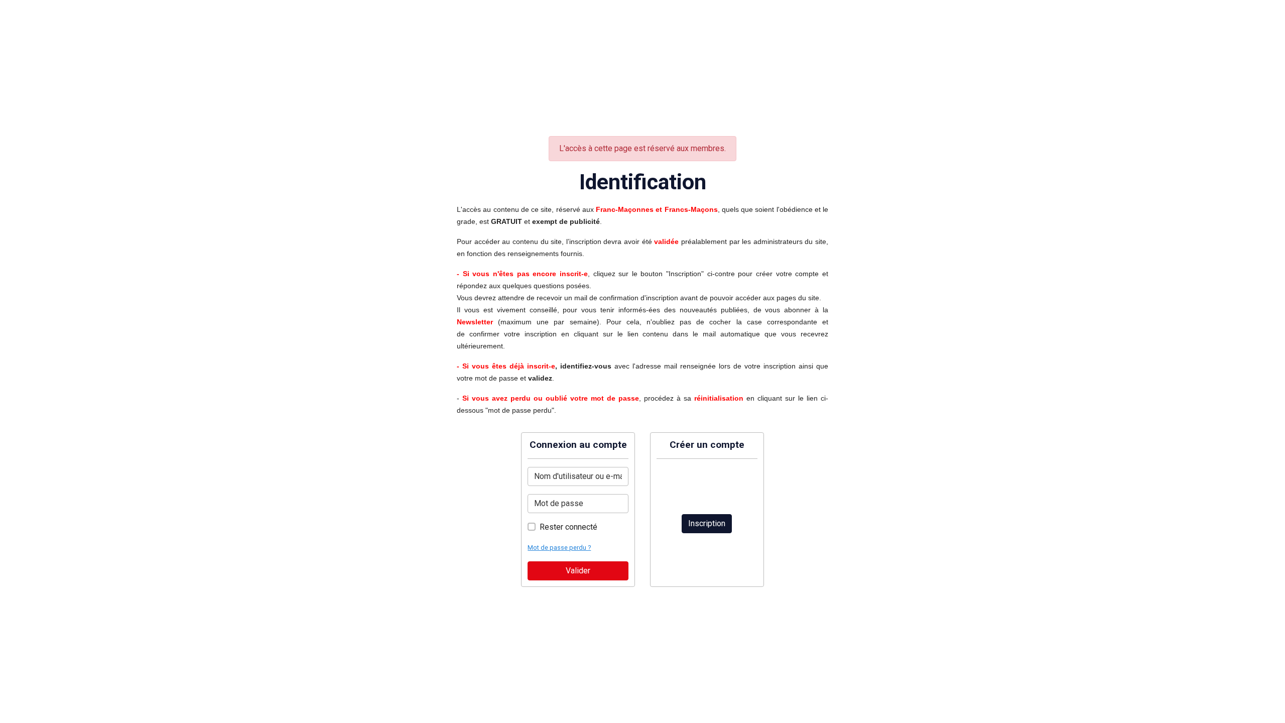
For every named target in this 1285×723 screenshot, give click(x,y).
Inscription (706, 523)
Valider (578, 570)
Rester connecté (568, 527)
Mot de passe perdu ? (559, 547)
